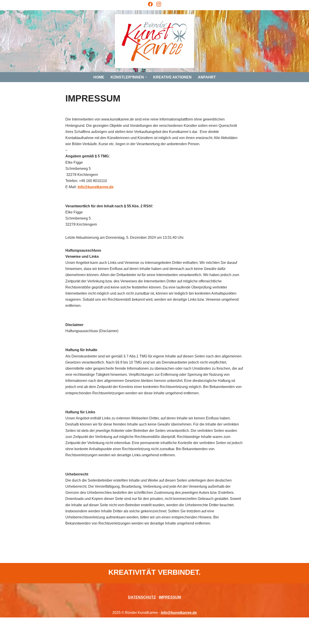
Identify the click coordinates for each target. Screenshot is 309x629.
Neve (30, 623)
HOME (98, 77)
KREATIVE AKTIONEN (172, 77)
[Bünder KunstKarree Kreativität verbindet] (154, 41)
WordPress (71, 623)
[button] (146, 77)
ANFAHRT (207, 77)
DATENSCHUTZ (142, 597)
